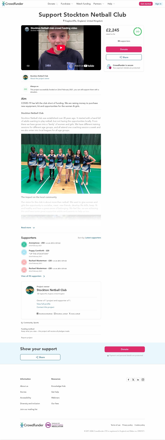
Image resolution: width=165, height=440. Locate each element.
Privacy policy (127, 425)
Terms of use (115, 425)
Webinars (55, 398)
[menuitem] (67, 3)
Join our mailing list (28, 409)
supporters (124, 41)
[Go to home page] (12, 3)
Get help (55, 392)
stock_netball (75, 314)
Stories (23, 392)
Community (28, 323)
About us (24, 386)
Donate (124, 49)
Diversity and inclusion (30, 403)
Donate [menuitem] (52, 3)
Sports (36, 323)
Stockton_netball (62, 314)
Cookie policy (140, 425)
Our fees (55, 403)
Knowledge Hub (58, 386)
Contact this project (45, 307)
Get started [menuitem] (146, 4)
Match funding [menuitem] (83, 3)
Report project (26, 338)
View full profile (43, 304)
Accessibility (25, 398)
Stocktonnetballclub (46, 314)
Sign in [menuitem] (158, 4)
